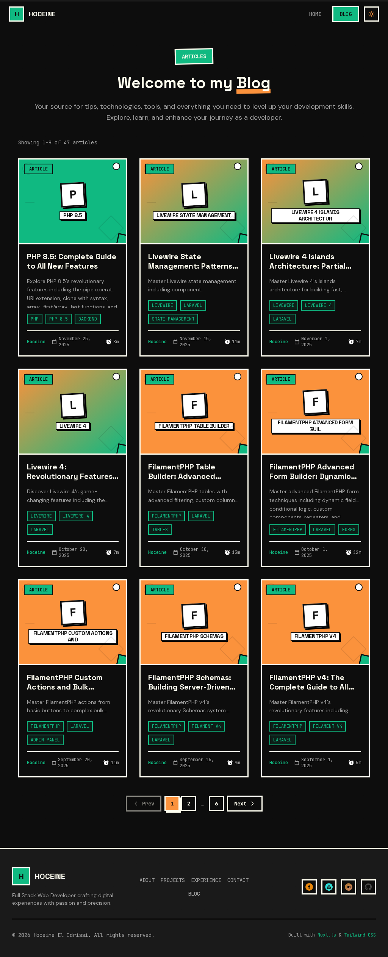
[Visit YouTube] (328, 886)
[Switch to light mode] (371, 14)
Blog (346, 14)
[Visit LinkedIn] (348, 886)
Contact (238, 880)
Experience (206, 880)
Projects (173, 880)
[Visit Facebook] (309, 886)
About (147, 880)
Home (315, 14)
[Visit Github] (368, 886)
